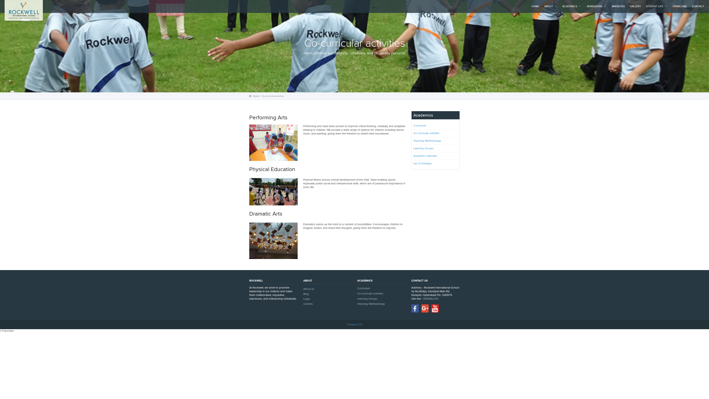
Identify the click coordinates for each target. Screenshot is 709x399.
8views (353, 324)
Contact (698, 6)
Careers (308, 304)
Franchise (680, 6)
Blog (306, 294)
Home (535, 6)
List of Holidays (422, 163)
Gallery (635, 6)
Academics (570, 6)
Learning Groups (423, 148)
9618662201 (430, 298)
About (549, 6)
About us (308, 289)
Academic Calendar (425, 156)
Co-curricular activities (426, 133)
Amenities (618, 6)
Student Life (655, 6)
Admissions (595, 6)
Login (306, 299)
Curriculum (419, 125)
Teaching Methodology (427, 140)
